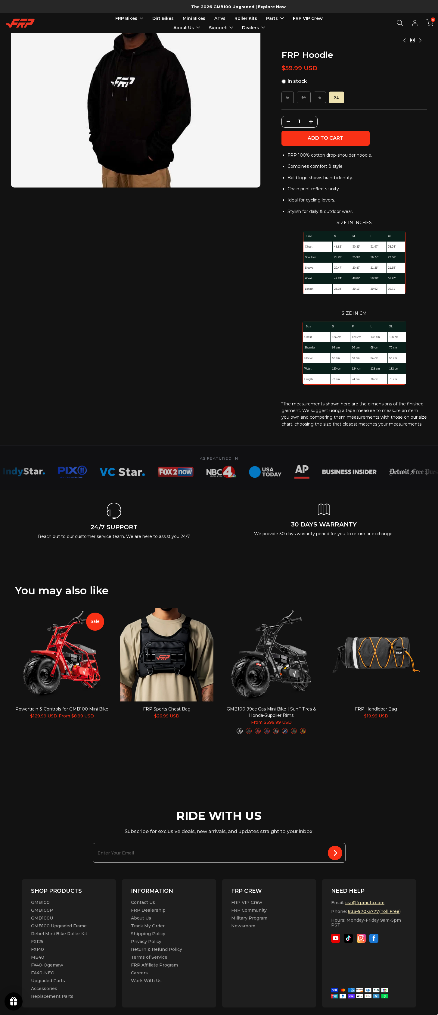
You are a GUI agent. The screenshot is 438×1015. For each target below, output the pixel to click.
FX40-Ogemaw (47, 965)
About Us (141, 918)
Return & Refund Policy (156, 949)
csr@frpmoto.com (364, 902)
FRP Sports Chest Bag (167, 709)
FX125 (37, 941)
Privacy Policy (146, 941)
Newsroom (243, 926)
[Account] (414, 23)
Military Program (249, 918)
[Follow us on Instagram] (361, 938)
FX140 (37, 949)
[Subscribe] (335, 852)
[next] (407, 654)
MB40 (37, 957)
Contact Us (143, 902)
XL (336, 97)
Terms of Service (149, 957)
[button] (429, 23)
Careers (139, 973)
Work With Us (146, 981)
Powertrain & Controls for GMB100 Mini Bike (61, 709)
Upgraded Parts (48, 981)
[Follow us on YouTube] (335, 938)
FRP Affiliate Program (154, 965)
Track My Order (148, 926)
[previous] (31, 654)
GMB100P (42, 910)
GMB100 (40, 902)
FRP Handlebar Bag (376, 709)
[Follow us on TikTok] (348, 938)
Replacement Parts (52, 996)
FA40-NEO (42, 973)
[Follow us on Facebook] (373, 938)
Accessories (44, 988)
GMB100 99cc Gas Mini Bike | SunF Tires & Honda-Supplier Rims (271, 712)
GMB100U (42, 918)
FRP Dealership (148, 910)
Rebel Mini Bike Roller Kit (59, 934)
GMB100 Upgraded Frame (59, 926)
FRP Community (249, 910)
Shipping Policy (148, 934)
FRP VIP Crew (246, 902)
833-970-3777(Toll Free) (374, 911)
